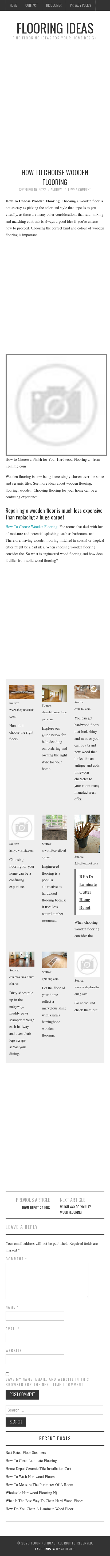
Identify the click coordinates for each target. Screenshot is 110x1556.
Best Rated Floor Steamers (26, 1452)
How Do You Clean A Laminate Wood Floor (39, 1508)
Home (13, 5)
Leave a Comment (79, 189)
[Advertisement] (55, 101)
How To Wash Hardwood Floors (30, 1476)
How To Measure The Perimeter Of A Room (39, 1484)
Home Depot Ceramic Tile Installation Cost (38, 1468)
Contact (31, 5)
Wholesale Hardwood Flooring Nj (31, 1492)
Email (13, 1328)
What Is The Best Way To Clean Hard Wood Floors (44, 1500)
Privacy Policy (80, 5)
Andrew (56, 189)
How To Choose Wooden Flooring (31, 526)
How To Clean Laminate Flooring (31, 1460)
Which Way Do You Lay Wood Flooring (75, 1209)
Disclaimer (54, 5)
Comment (16, 1258)
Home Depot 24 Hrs (36, 1207)
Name (12, 1307)
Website (14, 1350)
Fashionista (45, 1548)
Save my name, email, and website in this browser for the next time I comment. (47, 1381)
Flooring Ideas (55, 27)
